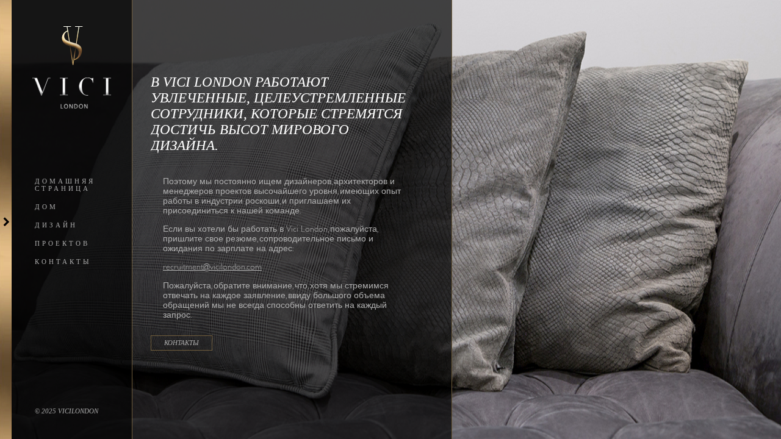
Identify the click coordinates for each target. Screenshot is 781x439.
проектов (62, 243)
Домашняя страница (65, 184)
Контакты (63, 261)
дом (46, 206)
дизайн (56, 225)
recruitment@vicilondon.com (212, 266)
